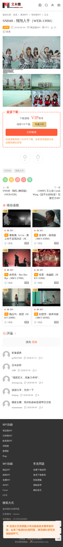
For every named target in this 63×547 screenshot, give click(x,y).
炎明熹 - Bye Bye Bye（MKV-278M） (15, 276)
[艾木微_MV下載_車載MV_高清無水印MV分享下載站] (13, 5)
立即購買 (31, 132)
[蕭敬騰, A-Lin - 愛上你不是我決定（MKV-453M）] (17, 218)
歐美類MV (7, 441)
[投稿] (39, 5)
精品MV (6, 470)
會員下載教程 (39, 475)
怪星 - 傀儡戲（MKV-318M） (46, 276)
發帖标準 (37, 485)
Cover (5, 490)
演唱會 (6, 446)
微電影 (6, 451)
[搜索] (46, 5)
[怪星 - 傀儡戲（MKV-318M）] (46, 258)
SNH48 (7, 171)
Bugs (5, 456)
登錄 (34, 342)
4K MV (10, 230)
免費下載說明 (39, 470)
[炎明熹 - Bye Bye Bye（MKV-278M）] (17, 258)
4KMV (6, 485)
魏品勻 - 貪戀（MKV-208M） (16, 316)
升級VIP (39, 124)
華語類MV (35, 27)
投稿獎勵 (37, 480)
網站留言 (37, 490)
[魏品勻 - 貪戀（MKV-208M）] (17, 297)
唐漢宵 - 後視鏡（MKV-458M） (45, 237)
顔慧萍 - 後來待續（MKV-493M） (46, 316)
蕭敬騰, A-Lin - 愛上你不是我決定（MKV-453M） (16, 237)
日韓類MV (7, 436)
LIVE (5, 495)
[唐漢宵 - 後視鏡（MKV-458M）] (46, 218)
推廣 (8, 31)
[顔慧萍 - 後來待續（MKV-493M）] (46, 297)
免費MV (6, 480)
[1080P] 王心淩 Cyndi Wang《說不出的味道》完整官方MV (46, 195)
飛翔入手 (19, 171)
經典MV (6, 475)
